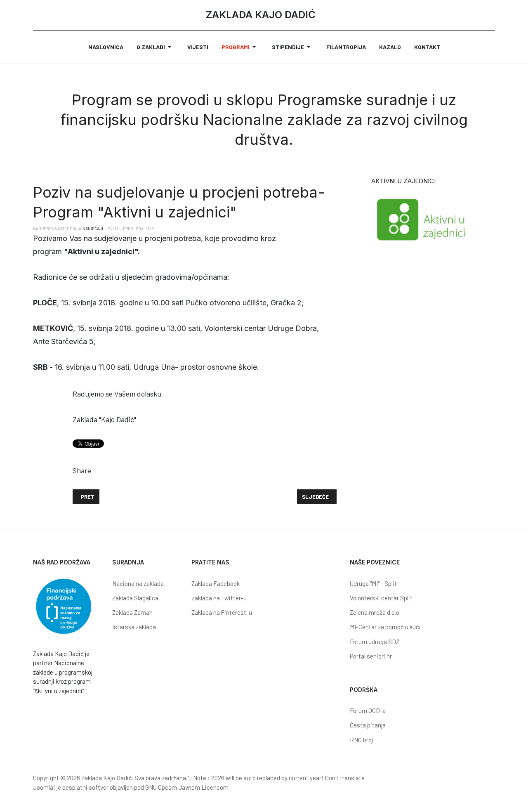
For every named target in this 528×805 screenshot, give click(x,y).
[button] (155, 47)
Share (82, 470)
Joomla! (44, 787)
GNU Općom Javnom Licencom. (187, 787)
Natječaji (92, 228)
